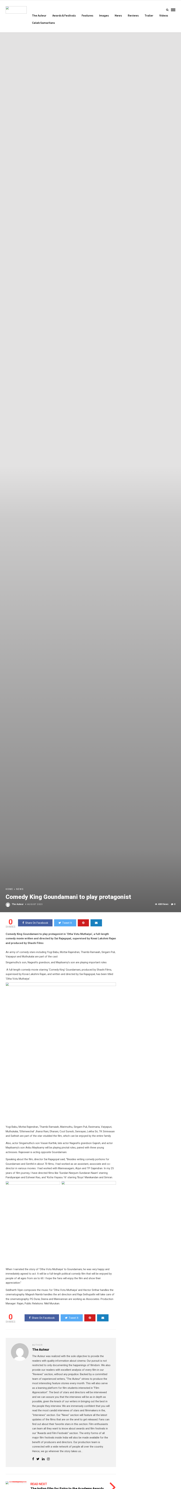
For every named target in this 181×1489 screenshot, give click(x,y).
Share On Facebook (36, 922)
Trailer (149, 15)
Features (87, 15)
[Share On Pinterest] (83, 922)
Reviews (133, 15)
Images (104, 15)
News (118, 15)
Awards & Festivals (64, 15)
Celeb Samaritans (43, 22)
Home (9, 889)
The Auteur (39, 15)
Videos (163, 15)
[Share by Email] (96, 922)
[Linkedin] (43, 1459)
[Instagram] (48, 1459)
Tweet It (67, 922)
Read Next (38, 1484)
